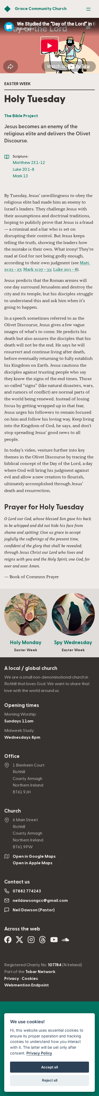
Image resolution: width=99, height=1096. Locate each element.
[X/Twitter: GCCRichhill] (19, 941)
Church (12, 811)
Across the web (22, 929)
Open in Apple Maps (33, 863)
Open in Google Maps (34, 856)
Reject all (49, 1080)
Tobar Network (40, 972)
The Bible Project (21, 116)
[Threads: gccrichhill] (42, 941)
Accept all (49, 1067)
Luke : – (65, 269)
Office (12, 756)
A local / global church (30, 668)
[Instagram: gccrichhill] (31, 941)
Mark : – (37, 269)
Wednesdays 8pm (22, 737)
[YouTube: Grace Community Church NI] (54, 941)
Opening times (21, 705)
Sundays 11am (19, 721)
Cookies (30, 978)
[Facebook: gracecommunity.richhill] (8, 941)
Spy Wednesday (73, 642)
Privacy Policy (39, 1053)
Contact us (17, 882)
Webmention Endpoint (26, 985)
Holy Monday (25, 642)
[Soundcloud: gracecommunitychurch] (65, 941)
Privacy (11, 978)
